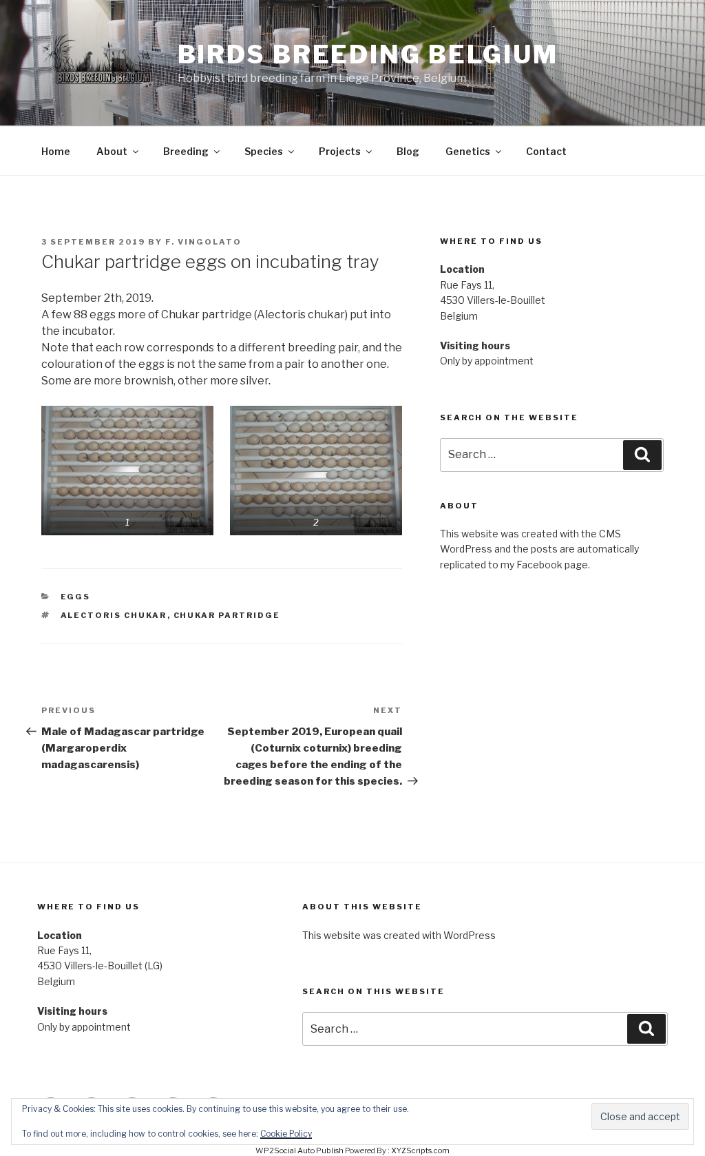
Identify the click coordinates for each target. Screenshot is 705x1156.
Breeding (186, 151)
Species (263, 151)
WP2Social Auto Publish (299, 1150)
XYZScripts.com (420, 1150)
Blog (408, 151)
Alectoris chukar (114, 615)
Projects (340, 151)
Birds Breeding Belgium (368, 54)
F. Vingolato (203, 242)
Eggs (76, 596)
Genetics (467, 151)
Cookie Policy (286, 1133)
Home (55, 151)
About (111, 151)
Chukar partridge (227, 615)
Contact (546, 151)
